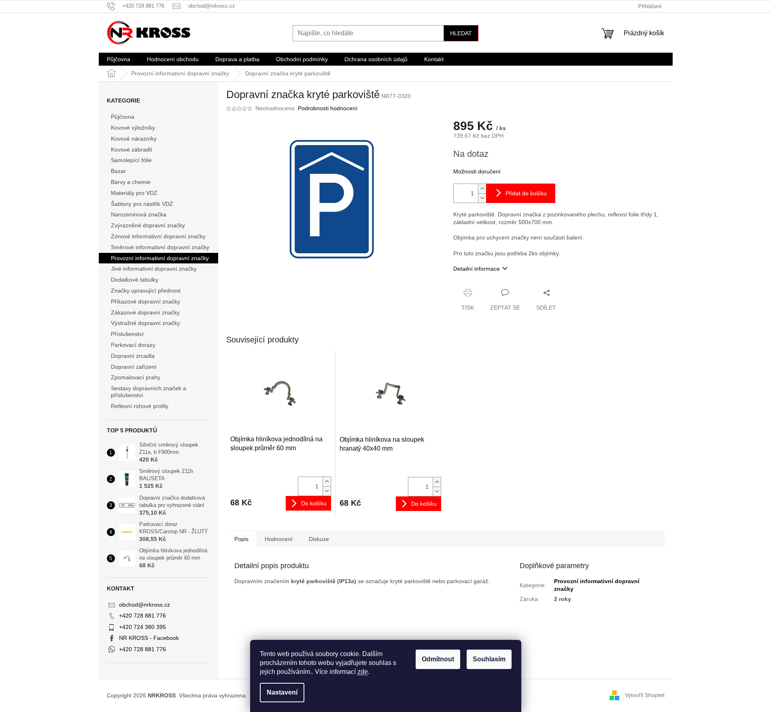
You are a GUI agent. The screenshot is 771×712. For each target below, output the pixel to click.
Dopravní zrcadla (133, 356)
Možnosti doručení (477, 171)
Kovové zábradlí (131, 149)
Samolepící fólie (131, 160)
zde (362, 671)
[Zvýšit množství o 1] (482, 188)
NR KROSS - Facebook (149, 638)
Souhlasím (489, 659)
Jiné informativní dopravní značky (154, 268)
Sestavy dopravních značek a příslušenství (148, 391)
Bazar (118, 171)
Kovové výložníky (133, 127)
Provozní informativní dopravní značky (160, 258)
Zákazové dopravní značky (145, 312)
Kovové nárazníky (134, 138)
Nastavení (282, 692)
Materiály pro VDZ (134, 193)
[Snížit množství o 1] (482, 198)
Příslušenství (127, 334)
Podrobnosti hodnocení (327, 108)
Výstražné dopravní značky (145, 323)
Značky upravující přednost (146, 290)
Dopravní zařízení (134, 366)
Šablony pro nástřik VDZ (142, 204)
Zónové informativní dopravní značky (158, 236)
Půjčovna (122, 116)
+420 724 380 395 (142, 627)
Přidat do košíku (526, 193)
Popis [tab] (241, 539)
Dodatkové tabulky (134, 279)
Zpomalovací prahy (135, 377)
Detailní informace (476, 268)
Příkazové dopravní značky (145, 301)
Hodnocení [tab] (279, 539)
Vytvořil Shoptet (645, 695)
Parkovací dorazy (133, 345)
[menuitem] (118, 59)
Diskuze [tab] (319, 539)
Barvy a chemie (131, 182)
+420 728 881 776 (142, 615)
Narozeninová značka (138, 214)
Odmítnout (438, 659)
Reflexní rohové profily (139, 406)
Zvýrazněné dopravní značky (148, 225)
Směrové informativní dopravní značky (160, 247)
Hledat (461, 33)
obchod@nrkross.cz (144, 604)
